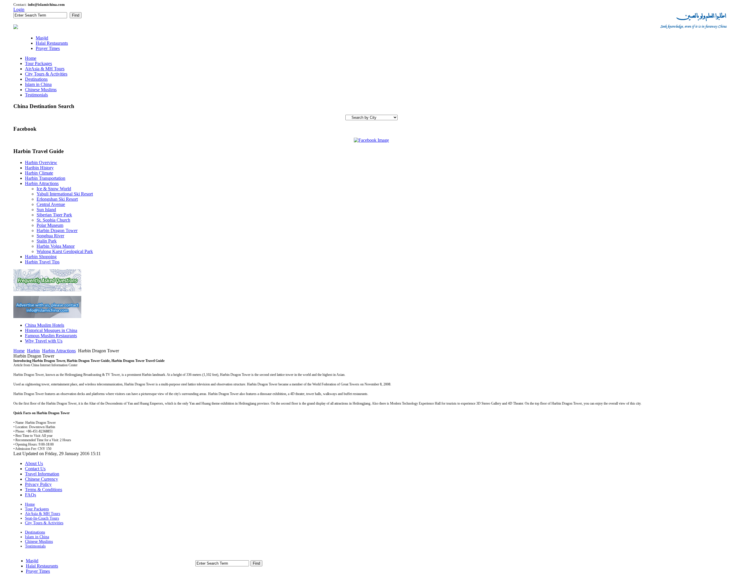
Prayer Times (38, 571)
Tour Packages (37, 509)
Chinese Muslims (39, 541)
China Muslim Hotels (44, 325)
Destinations (35, 532)
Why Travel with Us (43, 340)
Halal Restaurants (42, 565)
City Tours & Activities (44, 523)
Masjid (32, 560)
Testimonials (35, 546)
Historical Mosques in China (51, 330)
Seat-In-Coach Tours (42, 518)
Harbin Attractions (59, 350)
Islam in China (37, 537)
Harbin (33, 350)
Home (19, 350)
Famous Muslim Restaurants (51, 335)
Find (75, 15)
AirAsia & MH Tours (42, 513)
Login (18, 9)
